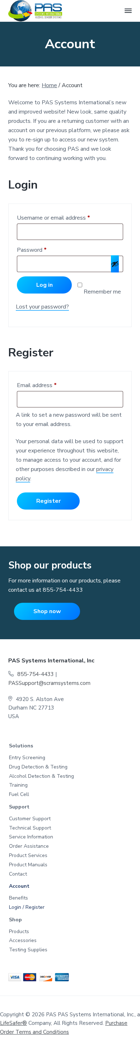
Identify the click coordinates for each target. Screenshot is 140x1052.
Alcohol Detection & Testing (41, 776)
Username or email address (55, 219)
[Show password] (115, 263)
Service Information (31, 837)
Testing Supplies (28, 950)
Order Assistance (29, 846)
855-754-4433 (63, 590)
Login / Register (27, 908)
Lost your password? (42, 307)
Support (19, 807)
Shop (15, 920)
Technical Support (30, 828)
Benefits (18, 898)
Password (33, 251)
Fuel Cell (19, 795)
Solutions (21, 746)
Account (19, 886)
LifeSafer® (13, 1023)
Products (19, 932)
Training (18, 785)
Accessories (23, 941)
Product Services (28, 856)
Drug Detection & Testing (38, 767)
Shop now (47, 611)
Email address (38, 386)
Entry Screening (27, 758)
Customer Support (30, 819)
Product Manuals (28, 865)
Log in (44, 285)
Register (48, 501)
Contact (18, 874)
